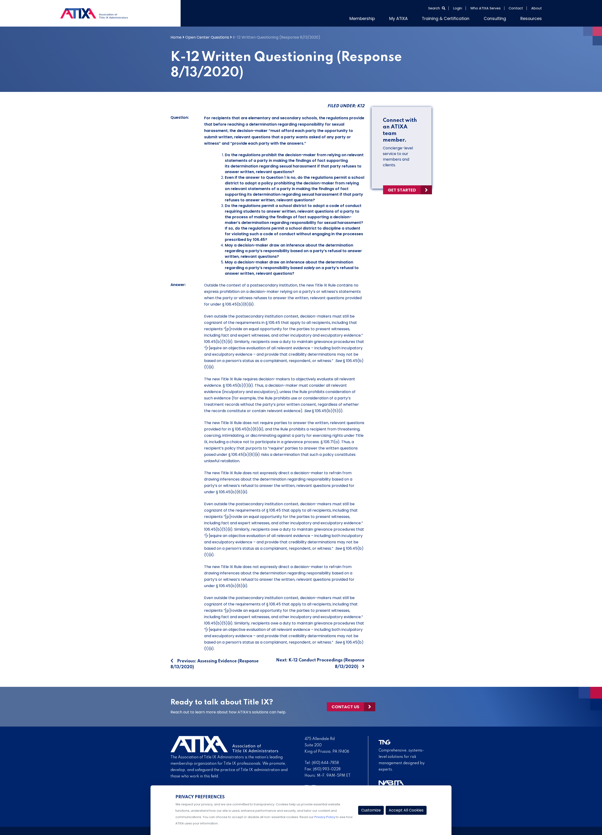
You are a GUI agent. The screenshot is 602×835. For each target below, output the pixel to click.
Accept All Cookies (406, 810)
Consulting (495, 18)
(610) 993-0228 (327, 769)
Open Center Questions (207, 37)
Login (457, 8)
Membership (362, 18)
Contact (516, 8)
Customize (371, 810)
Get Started (402, 190)
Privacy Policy (324, 817)
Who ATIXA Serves (485, 8)
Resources (531, 18)
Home (176, 37)
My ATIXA (398, 18)
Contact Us (345, 707)
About (536, 8)
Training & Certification (445, 18)
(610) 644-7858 (325, 763)
